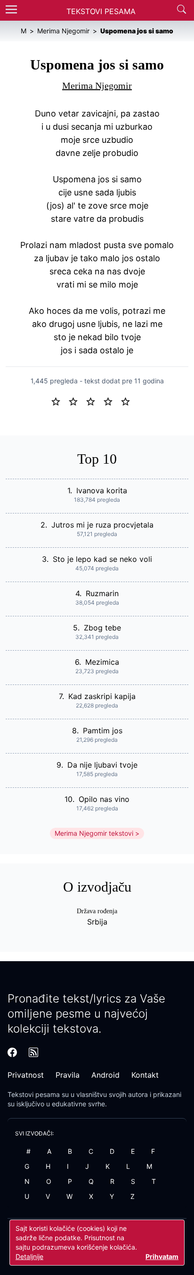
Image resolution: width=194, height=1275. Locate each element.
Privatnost (26, 1075)
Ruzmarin (102, 593)
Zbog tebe (102, 627)
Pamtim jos (102, 730)
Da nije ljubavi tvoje (102, 765)
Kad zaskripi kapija (102, 696)
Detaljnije (29, 1256)
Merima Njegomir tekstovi (94, 833)
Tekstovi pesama (34, 1094)
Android (105, 1075)
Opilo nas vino (104, 799)
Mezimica (102, 662)
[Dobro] (112, 400)
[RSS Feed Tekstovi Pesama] (33, 1052)
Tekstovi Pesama (101, 11)
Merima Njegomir (97, 85)
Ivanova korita (101, 490)
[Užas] (59, 400)
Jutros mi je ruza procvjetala (102, 524)
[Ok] (94, 400)
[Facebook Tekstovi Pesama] (12, 1052)
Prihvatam (162, 1256)
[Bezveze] (77, 400)
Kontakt (145, 1075)
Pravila (68, 1075)
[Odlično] (128, 400)
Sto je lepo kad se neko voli (102, 559)
